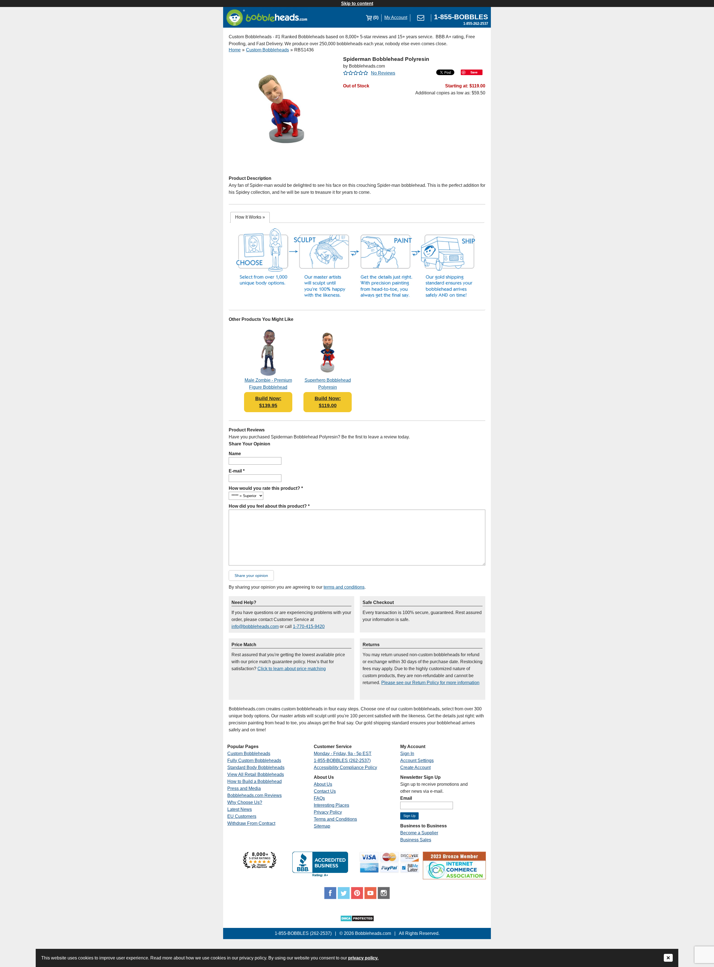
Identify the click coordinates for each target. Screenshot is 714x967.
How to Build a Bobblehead (254, 781)
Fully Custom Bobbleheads (254, 760)
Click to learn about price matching (291, 668)
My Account (395, 17)
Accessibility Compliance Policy (345, 767)
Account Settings (417, 760)
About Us (323, 784)
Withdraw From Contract (251, 823)
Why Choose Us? (244, 802)
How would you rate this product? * (266, 488)
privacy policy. (363, 958)
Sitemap (322, 826)
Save (474, 72)
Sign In (407, 753)
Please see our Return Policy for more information (430, 682)
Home (235, 49)
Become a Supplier (419, 832)
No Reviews (383, 73)
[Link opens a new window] (259, 867)
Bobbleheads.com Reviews (254, 795)
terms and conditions (344, 587)
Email (406, 798)
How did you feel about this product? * (269, 506)
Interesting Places (331, 805)
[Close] (668, 958)
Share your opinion (251, 575)
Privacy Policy (328, 812)
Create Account (415, 767)
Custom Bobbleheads (267, 49)
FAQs (319, 798)
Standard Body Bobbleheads (255, 767)
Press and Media (244, 788)
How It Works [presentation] (250, 217)
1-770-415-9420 (309, 626)
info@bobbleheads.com (255, 626)
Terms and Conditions (335, 819)
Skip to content (357, 3)
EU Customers (241, 816)
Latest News (239, 809)
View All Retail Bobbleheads (255, 774)
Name (235, 453)
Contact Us (325, 791)
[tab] (250, 217)
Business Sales (415, 839)
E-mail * (237, 471)
